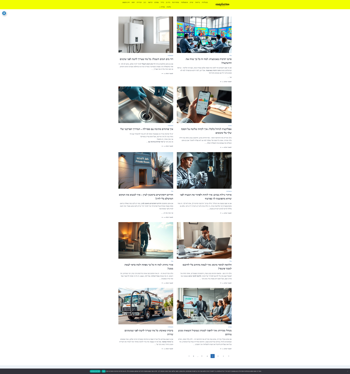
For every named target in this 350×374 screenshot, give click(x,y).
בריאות (197, 2)
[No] (348, 371)
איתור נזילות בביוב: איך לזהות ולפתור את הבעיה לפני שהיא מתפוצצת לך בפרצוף (206, 196)
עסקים (156, 2)
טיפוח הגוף (175, 2)
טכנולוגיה (205, 2)
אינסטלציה (184, 2)
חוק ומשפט (126, 2)
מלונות (169, 7)
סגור (103, 371)
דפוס (133, 2)
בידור (162, 2)
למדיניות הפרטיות (95, 371)
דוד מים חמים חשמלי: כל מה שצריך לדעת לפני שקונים (146, 59)
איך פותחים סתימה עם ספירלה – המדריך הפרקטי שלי (146, 129)
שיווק (191, 2)
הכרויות (139, 2)
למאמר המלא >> (226, 82)
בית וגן (168, 2)
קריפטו (150, 2)
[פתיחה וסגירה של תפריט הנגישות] (4, 13)
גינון (145, 2)
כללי (230, 55)
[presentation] (204, 34)
